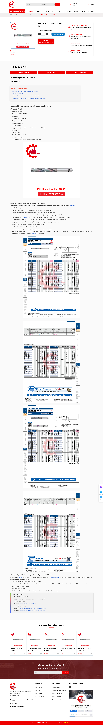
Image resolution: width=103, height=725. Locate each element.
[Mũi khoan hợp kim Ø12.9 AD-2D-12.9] (51, 639)
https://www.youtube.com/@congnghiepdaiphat (32, 610)
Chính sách (67, 11)
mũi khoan (72, 205)
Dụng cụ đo (37, 690)
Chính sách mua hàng (57, 699)
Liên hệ (76, 11)
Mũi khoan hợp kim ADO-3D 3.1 (68, 649)
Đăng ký (74, 5)
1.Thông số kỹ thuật (18, 93)
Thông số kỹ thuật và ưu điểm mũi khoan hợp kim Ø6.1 (25, 91)
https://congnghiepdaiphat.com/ (28, 603)
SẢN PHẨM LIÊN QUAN (80, 72)
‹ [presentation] (10, 643)
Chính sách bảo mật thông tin (59, 690)
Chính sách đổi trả (56, 687)
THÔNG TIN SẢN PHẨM (51, 72)
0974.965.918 (15, 703)
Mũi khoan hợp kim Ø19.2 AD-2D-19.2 (34, 649)
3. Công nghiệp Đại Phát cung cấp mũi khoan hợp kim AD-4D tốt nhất (29, 98)
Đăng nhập (74, 3)
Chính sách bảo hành (57, 693)
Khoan (27, 14)
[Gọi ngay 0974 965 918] (51, 170)
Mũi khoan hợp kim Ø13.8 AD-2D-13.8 (84, 649)
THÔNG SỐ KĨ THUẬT (23, 72)
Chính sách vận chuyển (57, 696)
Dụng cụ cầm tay (39, 693)
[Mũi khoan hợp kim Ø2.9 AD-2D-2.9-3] (18, 639)
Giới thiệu (39, 11)
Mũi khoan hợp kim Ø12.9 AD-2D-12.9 (50, 649)
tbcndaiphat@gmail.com (18, 706)
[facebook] (81, 703)
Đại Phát (20, 577)
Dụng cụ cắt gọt (20, 14)
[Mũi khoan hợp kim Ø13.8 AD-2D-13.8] (85, 639)
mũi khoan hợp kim (54, 577)
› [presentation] (92, 643)
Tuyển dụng (49, 11)
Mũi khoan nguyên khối (35, 14)
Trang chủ (30, 11)
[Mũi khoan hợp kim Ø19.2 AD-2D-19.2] (35, 639)
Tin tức (58, 11)
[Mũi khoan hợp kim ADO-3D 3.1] (68, 639)
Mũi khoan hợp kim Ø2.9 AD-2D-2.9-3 (17, 649)
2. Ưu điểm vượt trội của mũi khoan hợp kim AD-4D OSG (26, 96)
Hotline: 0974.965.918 (88, 11)
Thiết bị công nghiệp (39, 696)
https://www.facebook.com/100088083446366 (33, 608)
